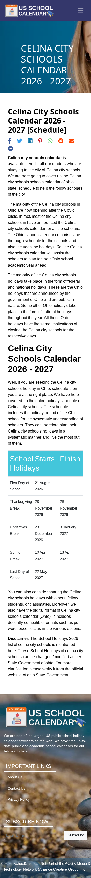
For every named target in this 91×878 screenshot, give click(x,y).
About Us (15, 777)
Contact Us (16, 788)
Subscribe (75, 835)
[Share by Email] (71, 141)
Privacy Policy (19, 800)
